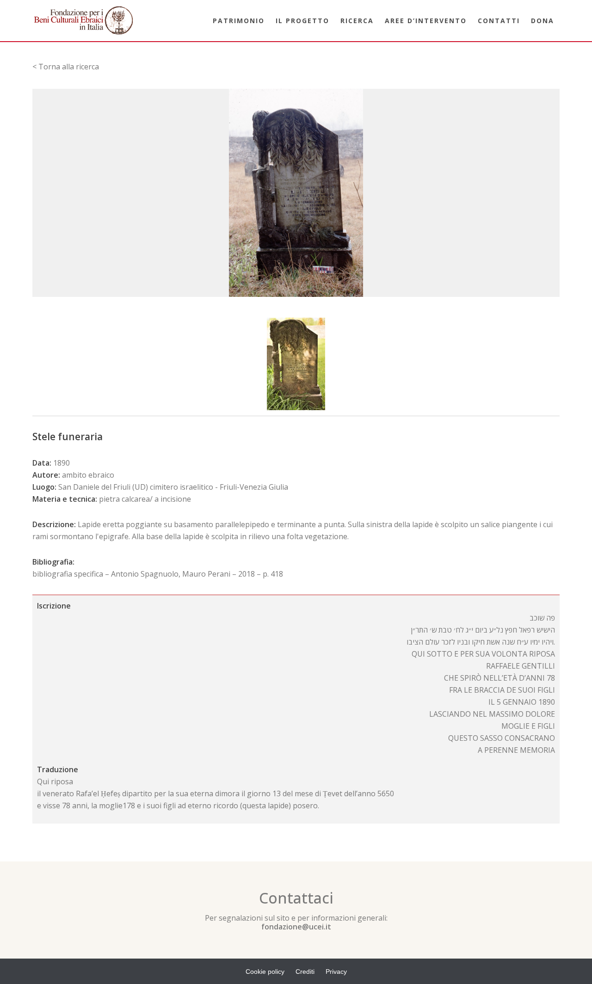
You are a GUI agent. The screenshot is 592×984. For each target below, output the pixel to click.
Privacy (336, 971)
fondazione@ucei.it (296, 927)
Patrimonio (239, 20)
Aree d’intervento (426, 20)
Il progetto (302, 20)
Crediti (305, 971)
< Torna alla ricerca (65, 67)
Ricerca (357, 20)
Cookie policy (265, 971)
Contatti (499, 20)
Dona (542, 20)
